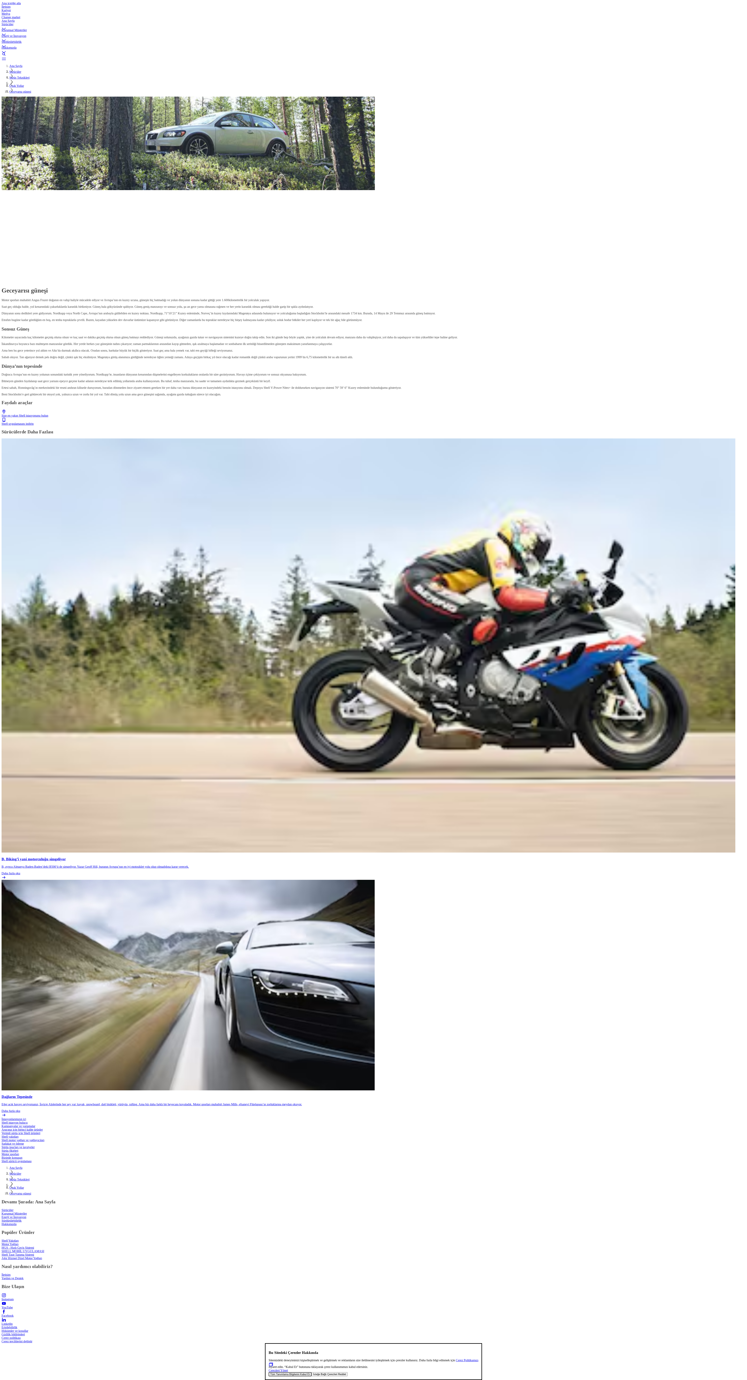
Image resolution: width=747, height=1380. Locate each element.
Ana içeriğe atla (11, 3)
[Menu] (373, 58)
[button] (373, 25)
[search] (373, 54)
